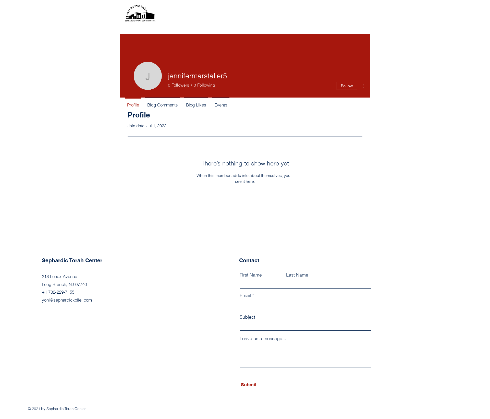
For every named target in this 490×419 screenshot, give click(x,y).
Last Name (297, 275)
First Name (251, 275)
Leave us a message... (263, 338)
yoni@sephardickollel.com (67, 300)
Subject (247, 317)
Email (245, 295)
